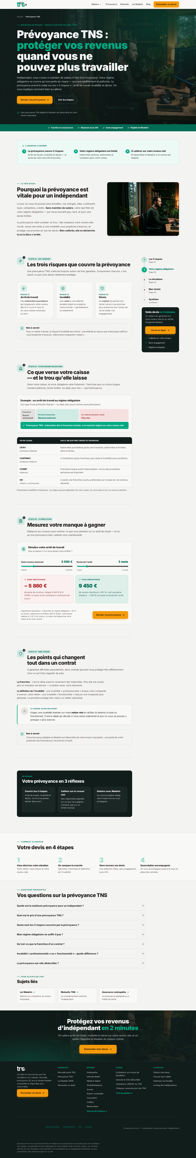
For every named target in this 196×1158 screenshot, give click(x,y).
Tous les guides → (124, 1093)
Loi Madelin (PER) (65, 1081)
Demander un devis (166, 4)
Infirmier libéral (93, 1076)
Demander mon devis (96, 1049)
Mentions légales (52, 1127)
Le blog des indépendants (165, 1085)
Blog (148, 4)
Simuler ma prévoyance (33, 99)
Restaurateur (92, 1106)
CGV (80, 1127)
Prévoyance (111, 4)
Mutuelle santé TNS (66, 1072)
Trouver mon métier (162, 1076)
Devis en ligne (158, 330)
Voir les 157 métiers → (97, 1111)
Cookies (88, 1127)
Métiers (95, 4)
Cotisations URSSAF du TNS (129, 1084)
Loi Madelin (137, 4)
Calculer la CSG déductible (128, 1080)
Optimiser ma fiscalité (163, 1081)
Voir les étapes (66, 99)
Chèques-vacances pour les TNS (131, 1088)
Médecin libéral (93, 1081)
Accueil (20, 17)
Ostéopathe (92, 1072)
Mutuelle (124, 4)
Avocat (90, 1089)
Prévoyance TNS (65, 1076)
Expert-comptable (95, 1093)
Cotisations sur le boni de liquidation (127, 1074)
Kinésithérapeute (94, 1085)
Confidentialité (69, 1127)
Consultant (92, 1098)
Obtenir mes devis (161, 1072)
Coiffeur (90, 1102)
